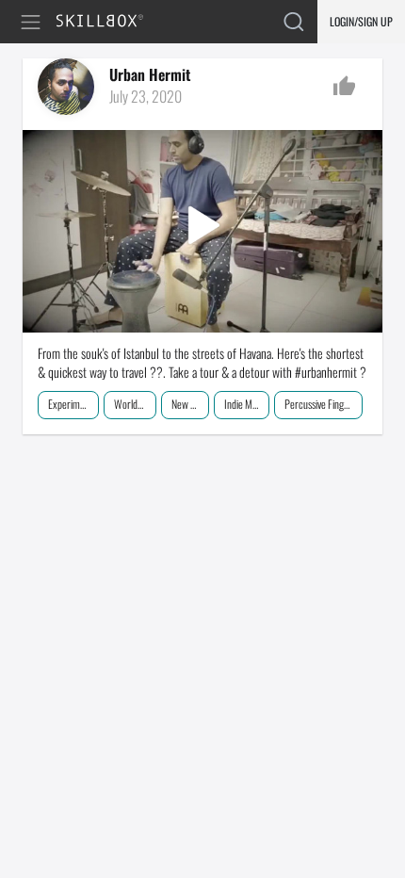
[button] (202, 231)
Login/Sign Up (361, 21)
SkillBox (108, 22)
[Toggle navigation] (34, 22)
